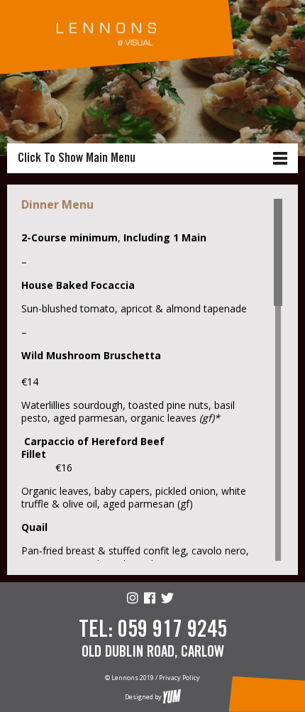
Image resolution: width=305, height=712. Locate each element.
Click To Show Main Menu (76, 158)
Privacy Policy (179, 677)
